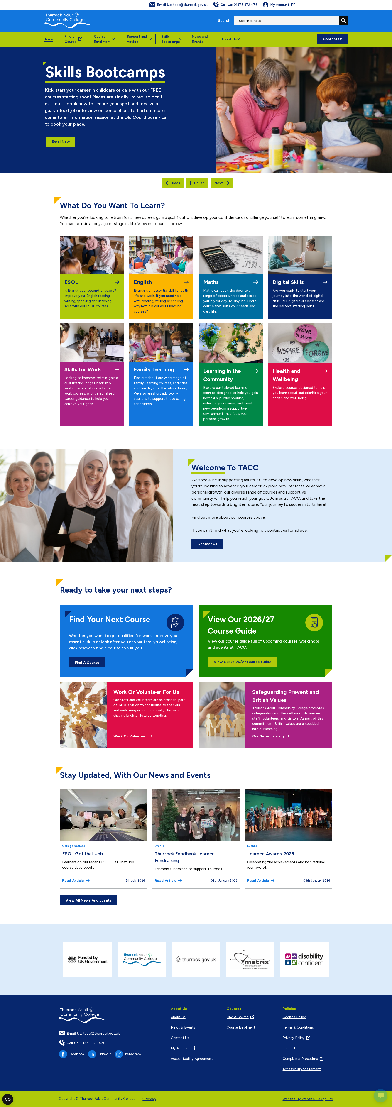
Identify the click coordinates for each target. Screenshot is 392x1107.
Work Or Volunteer (130, 736)
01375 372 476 (238, 5)
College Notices (73, 846)
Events (159, 846)
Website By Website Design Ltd (308, 1099)
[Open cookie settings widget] (7, 1099)
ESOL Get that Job (82, 853)
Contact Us (333, 39)
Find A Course (87, 662)
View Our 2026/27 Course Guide (242, 662)
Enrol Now (61, 141)
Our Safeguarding (268, 736)
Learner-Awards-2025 (270, 853)
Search (224, 20)
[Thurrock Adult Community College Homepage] (67, 21)
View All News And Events (88, 900)
